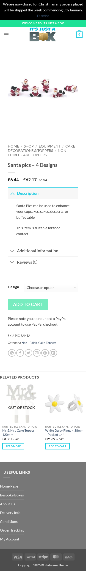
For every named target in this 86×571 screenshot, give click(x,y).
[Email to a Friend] (37, 353)
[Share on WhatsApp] (12, 353)
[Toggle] (12, 193)
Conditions (9, 521)
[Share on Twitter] (28, 353)
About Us (7, 504)
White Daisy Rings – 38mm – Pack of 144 (64, 432)
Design (13, 287)
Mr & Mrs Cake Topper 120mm (18, 432)
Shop (29, 146)
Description (28, 193)
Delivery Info (10, 512)
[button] (6, 34)
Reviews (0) (27, 262)
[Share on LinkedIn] (53, 353)
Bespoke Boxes (12, 495)
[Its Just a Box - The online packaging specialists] (42, 35)
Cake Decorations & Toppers (41, 148)
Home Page (9, 486)
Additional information (37, 250)
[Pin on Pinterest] (45, 353)
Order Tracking (12, 530)
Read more (13, 446)
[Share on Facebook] (20, 353)
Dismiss (43, 15)
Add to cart (27, 304)
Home (13, 146)
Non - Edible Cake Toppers (38, 152)
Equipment (49, 146)
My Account (9, 539)
